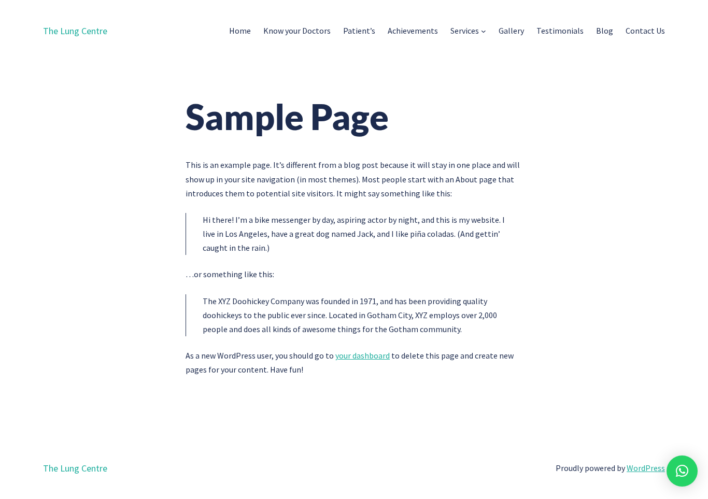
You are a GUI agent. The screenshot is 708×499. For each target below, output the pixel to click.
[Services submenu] (483, 31)
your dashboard (362, 355)
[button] (682, 471)
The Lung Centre (75, 31)
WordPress (646, 468)
